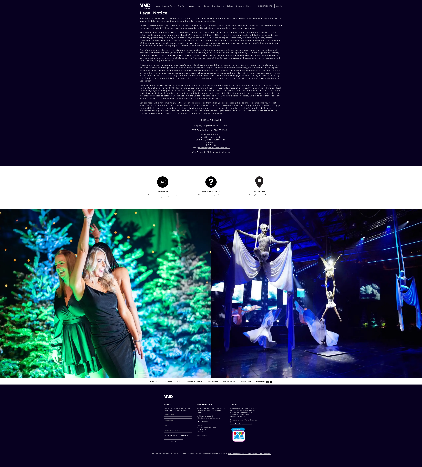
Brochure (240, 6)
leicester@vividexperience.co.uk (214, 148)
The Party (182, 6)
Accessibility (245, 382)
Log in (279, 6)
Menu (199, 6)
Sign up (174, 441)
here (201, 412)
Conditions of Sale (194, 382)
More (248, 6)
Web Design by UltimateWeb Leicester (211, 152)
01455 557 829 (202, 435)
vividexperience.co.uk (205, 416)
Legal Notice (212, 382)
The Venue (154, 382)
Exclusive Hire (218, 6)
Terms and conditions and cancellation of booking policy (249, 453)
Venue (191, 6)
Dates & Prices (168, 6)
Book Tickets (265, 6)
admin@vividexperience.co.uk (241, 424)
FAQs (179, 382)
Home (157, 6)
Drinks (207, 6)
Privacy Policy (229, 382)
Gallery (230, 6)
